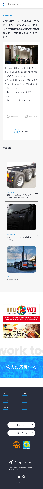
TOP (4, 393)
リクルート (26, 393)
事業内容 (6, 407)
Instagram (33, 116)
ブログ (24, 407)
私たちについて (8, 400)
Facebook (14, 116)
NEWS (24, 400)
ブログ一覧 (25, 131)
